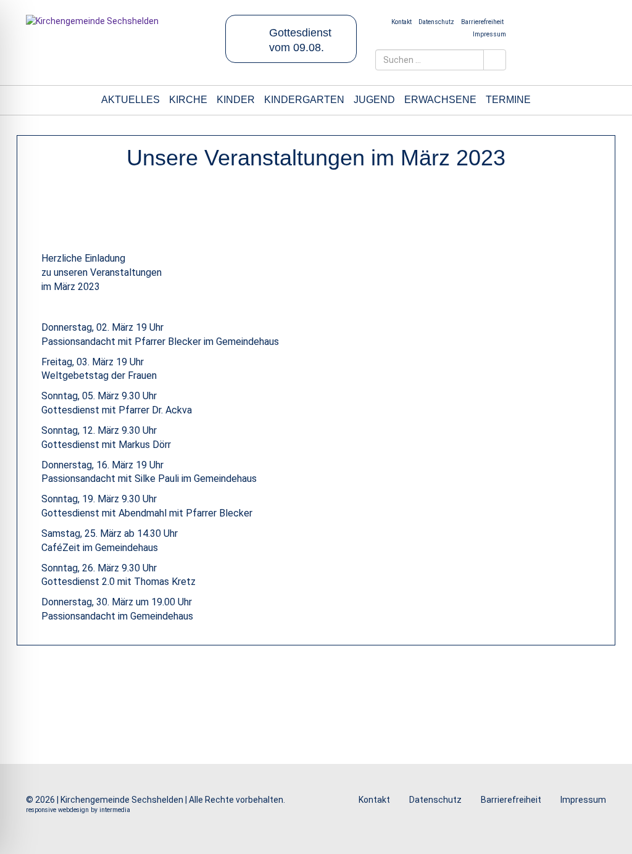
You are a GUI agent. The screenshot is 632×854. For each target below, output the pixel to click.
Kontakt (401, 22)
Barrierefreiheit (482, 22)
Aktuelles (130, 99)
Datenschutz (436, 22)
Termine (508, 99)
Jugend (374, 99)
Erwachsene (440, 99)
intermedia (114, 810)
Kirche (188, 99)
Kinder (236, 99)
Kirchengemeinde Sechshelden (121, 800)
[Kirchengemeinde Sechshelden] (116, 35)
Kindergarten (304, 99)
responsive (41, 810)
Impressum (489, 34)
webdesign (73, 810)
